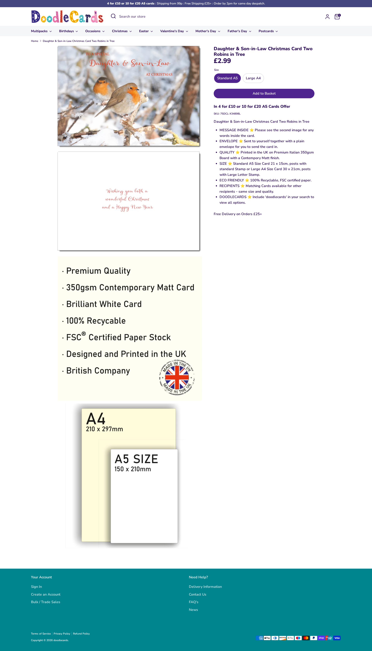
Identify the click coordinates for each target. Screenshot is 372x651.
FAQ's (193, 602)
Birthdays (67, 31)
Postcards (267, 31)
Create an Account (45, 594)
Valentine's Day (172, 31)
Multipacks (39, 31)
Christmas (120, 31)
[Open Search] (113, 16)
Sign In (36, 586)
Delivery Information (205, 586)
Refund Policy (81, 633)
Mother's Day (206, 31)
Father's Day (238, 31)
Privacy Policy (62, 633)
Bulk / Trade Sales (45, 602)
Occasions (93, 31)
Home (34, 41)
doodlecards (60, 640)
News (193, 609)
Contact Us (197, 594)
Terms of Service (41, 633)
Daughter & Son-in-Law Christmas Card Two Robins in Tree (79, 41)
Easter (144, 31)
